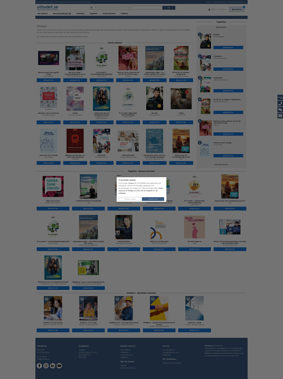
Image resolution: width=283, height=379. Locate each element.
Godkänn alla (153, 199)
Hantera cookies (130, 199)
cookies (131, 183)
